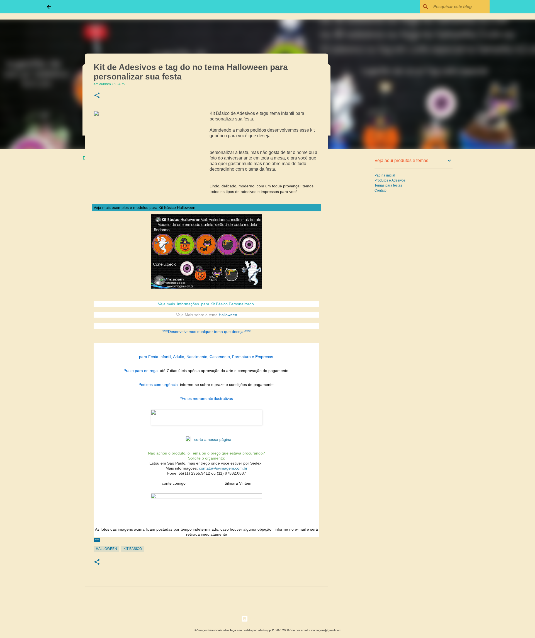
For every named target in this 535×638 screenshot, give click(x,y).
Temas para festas (388, 185)
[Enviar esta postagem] (97, 542)
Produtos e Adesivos (389, 180)
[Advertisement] (356, 241)
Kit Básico (132, 549)
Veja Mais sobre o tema (197, 315)
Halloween (228, 315)
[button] (97, 96)
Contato (380, 190)
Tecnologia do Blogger (271, 618)
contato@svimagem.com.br (223, 468)
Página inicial (384, 175)
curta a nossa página (212, 439)
